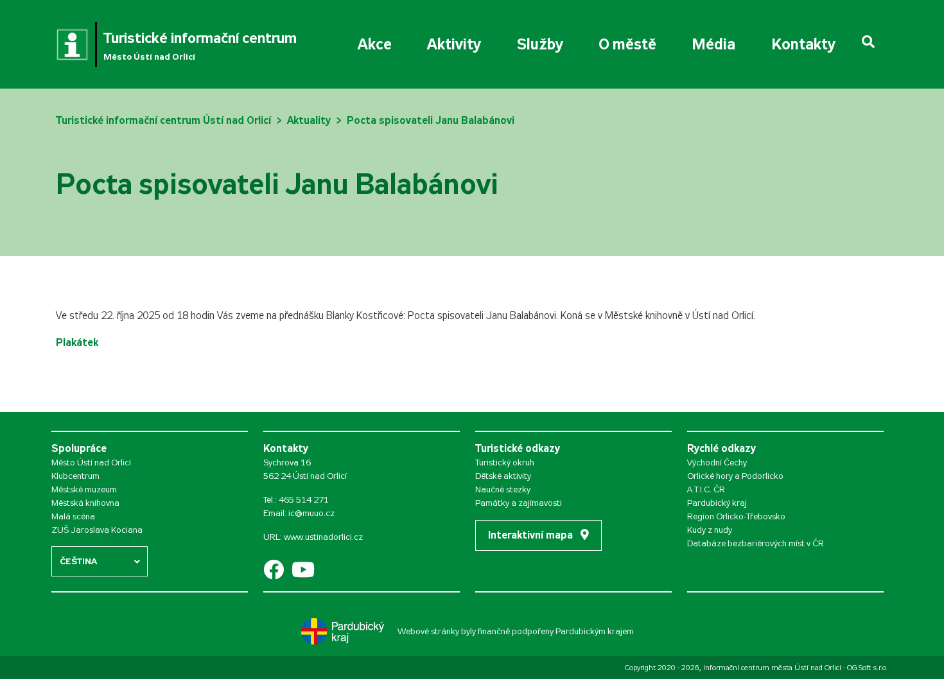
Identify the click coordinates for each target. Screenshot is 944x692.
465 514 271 (304, 500)
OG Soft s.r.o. (867, 667)
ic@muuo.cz (311, 513)
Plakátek (77, 342)
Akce (375, 44)
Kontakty (803, 44)
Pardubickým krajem (594, 631)
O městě (627, 44)
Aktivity (454, 44)
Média (713, 44)
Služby (540, 44)
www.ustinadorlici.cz (323, 537)
